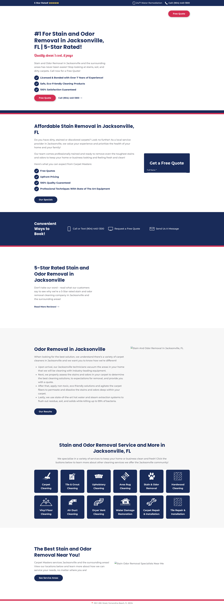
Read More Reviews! (45, 306)
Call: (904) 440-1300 (179, 3)
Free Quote (179, 13)
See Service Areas (48, 578)
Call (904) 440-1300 (68, 98)
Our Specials (46, 199)
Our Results (45, 411)
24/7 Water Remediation (149, 3)
